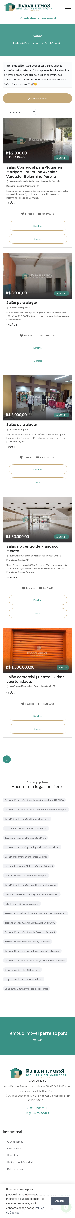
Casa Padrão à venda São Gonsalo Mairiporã (27, 819)
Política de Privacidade (20, 1162)
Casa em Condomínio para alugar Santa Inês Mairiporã (32, 951)
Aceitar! (59, 1200)
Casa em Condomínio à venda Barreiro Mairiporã (30, 932)
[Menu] (68, 7)
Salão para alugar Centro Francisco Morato (26, 988)
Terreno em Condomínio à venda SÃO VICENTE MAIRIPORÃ (35, 913)
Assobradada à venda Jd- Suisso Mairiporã (26, 828)
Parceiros (13, 1155)
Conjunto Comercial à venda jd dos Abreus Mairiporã (32, 894)
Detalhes (38, 225)
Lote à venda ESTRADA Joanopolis (22, 903)
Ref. (47, 213)
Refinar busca (38, 98)
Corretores (14, 1148)
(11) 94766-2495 (38, 1113)
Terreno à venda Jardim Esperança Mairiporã (28, 941)
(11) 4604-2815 (38, 1108)
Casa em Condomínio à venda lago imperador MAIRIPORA (34, 800)
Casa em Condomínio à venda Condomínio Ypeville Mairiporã (36, 809)
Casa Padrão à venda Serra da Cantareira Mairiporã (30, 885)
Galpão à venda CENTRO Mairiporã (22, 969)
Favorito (29, 213)
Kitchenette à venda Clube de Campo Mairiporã (29, 866)
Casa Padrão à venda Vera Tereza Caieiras (26, 856)
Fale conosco (15, 1169)
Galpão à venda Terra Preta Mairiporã (23, 979)
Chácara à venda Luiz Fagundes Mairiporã (26, 875)
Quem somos (15, 1141)
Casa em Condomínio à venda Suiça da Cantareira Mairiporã (35, 960)
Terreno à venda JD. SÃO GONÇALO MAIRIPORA (30, 922)
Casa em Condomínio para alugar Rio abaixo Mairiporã (32, 847)
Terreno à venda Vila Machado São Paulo (25, 837)
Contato (38, 238)
